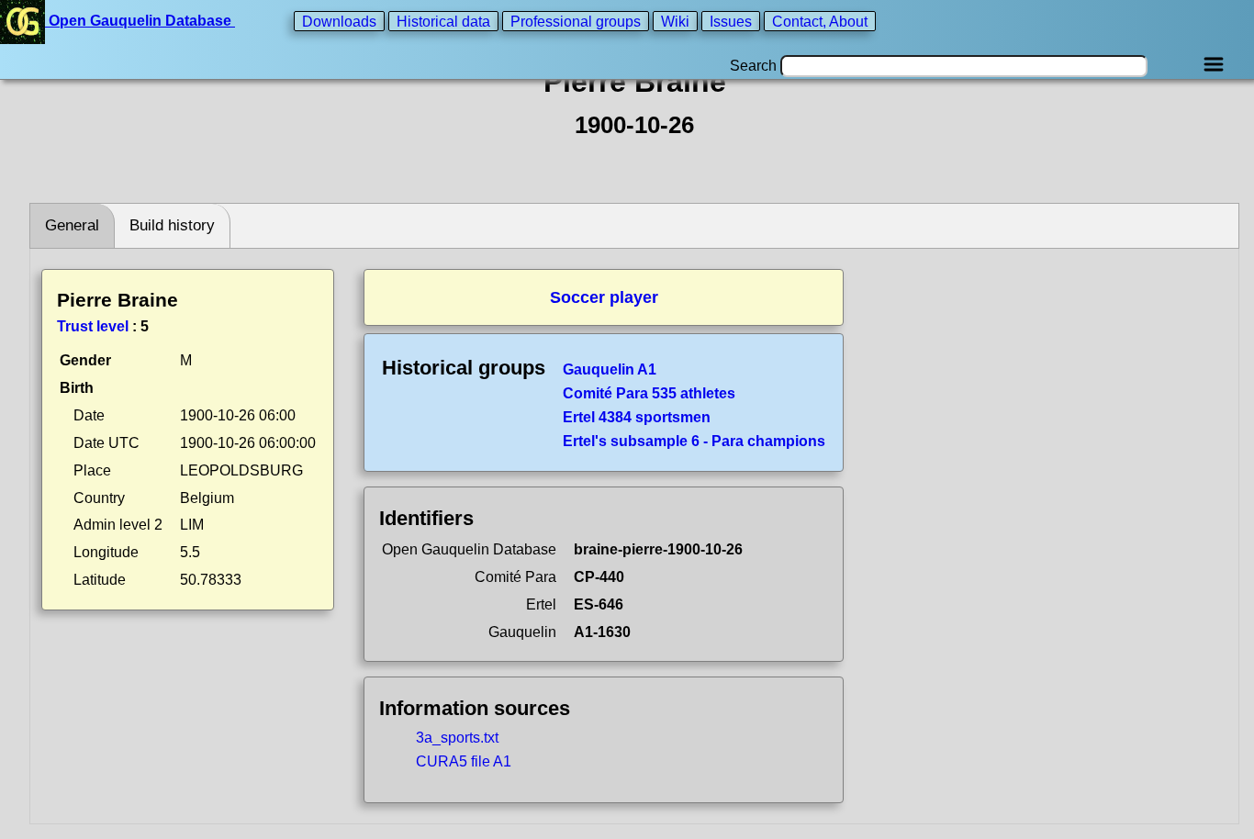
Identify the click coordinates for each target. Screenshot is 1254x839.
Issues (731, 20)
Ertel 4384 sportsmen (637, 417)
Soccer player (604, 297)
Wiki (675, 20)
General (72, 225)
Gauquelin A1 (609, 369)
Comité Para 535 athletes (649, 393)
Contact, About (820, 20)
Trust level (93, 326)
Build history (172, 225)
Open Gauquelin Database (140, 20)
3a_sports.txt (457, 737)
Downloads (339, 20)
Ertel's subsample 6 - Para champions (694, 441)
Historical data (443, 20)
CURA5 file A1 (463, 761)
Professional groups (575, 20)
